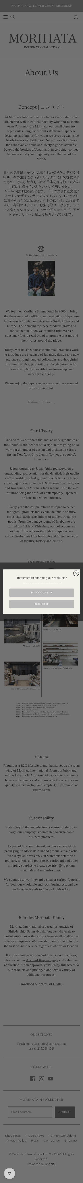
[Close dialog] (76, 573)
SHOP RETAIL (41, 604)
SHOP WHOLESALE (41, 592)
